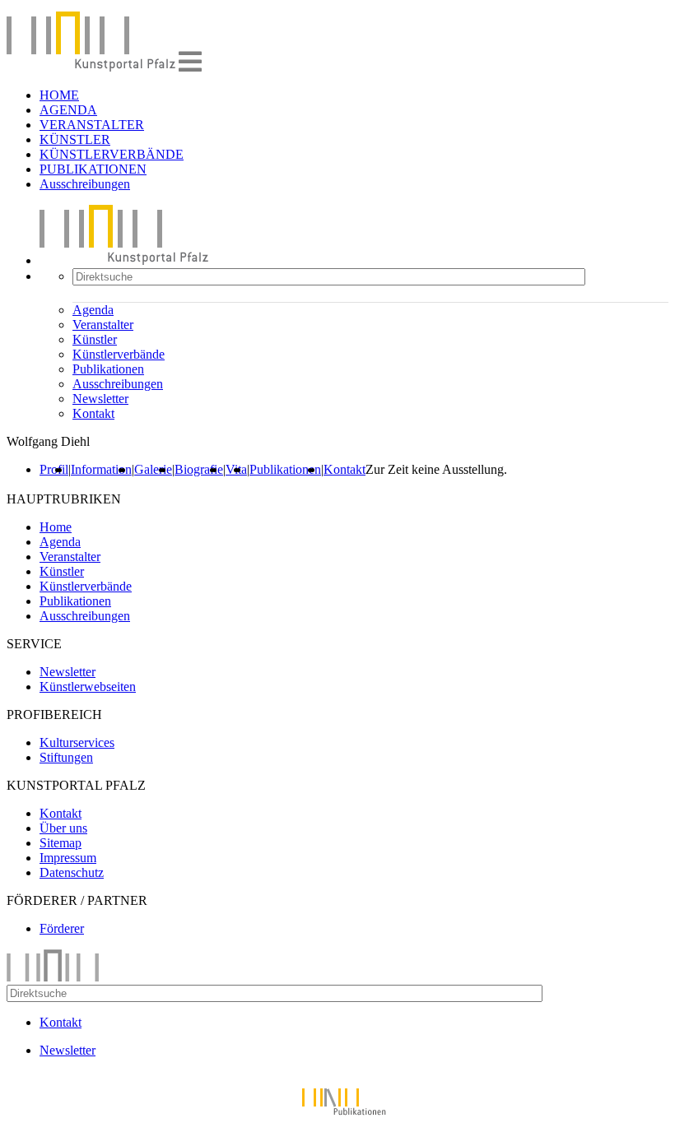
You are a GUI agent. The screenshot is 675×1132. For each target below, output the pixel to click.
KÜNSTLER (75, 139)
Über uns (63, 828)
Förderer (62, 928)
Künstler (94, 339)
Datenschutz (72, 872)
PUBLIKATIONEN (93, 169)
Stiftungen (66, 757)
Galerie (153, 469)
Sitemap (60, 843)
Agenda (93, 310)
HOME (59, 95)
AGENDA (68, 110)
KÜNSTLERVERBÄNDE (112, 154)
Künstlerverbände (118, 354)
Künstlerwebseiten (88, 687)
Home (56, 527)
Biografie (199, 469)
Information (101, 469)
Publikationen (108, 369)
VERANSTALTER (92, 125)
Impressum (68, 858)
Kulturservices (77, 742)
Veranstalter (102, 325)
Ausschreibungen (85, 184)
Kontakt (93, 413)
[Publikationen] (337, 1118)
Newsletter (100, 399)
